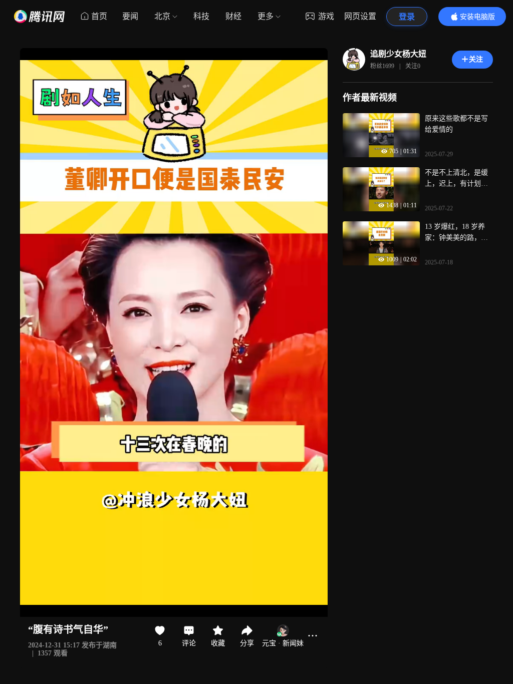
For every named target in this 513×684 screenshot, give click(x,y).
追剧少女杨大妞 (398, 54)
